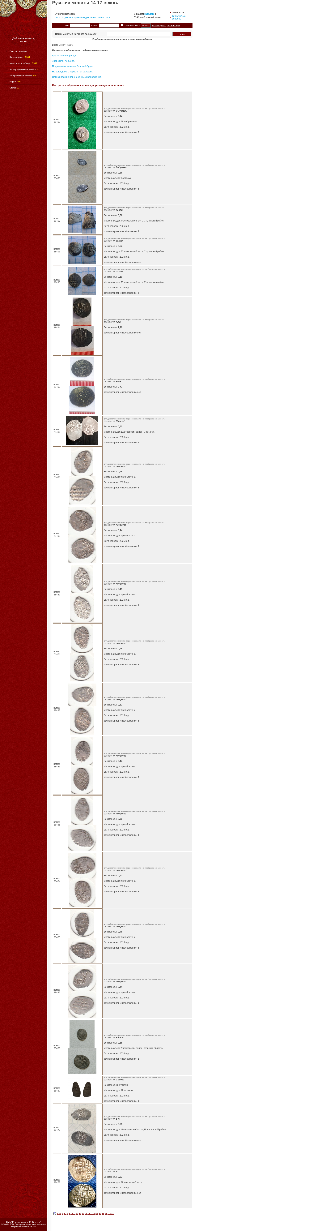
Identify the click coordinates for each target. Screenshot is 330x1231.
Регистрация (173, 25)
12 (77, 1213)
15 (86, 1213)
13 (80, 1213)
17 (91, 1213)
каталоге (149, 14)
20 (100, 1213)
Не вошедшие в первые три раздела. (72, 71)
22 (106, 1213)
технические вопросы (179, 17)
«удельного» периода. (64, 55)
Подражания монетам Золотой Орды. (72, 66)
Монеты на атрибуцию (20, 63)
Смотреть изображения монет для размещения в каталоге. (88, 85)
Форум (13, 81)
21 (103, 1213)
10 (71, 1213)
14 (83, 1213)
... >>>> (111, 1213)
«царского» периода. (63, 61)
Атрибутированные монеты (23, 69)
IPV (34, 1226)
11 (74, 1213)
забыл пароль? (159, 25)
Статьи (13, 88)
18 (94, 1213)
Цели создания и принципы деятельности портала (82, 17)
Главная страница (18, 51)
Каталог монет (17, 57)
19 (97, 1213)
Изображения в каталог (21, 75)
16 (88, 1213)
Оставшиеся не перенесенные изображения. (77, 77)
